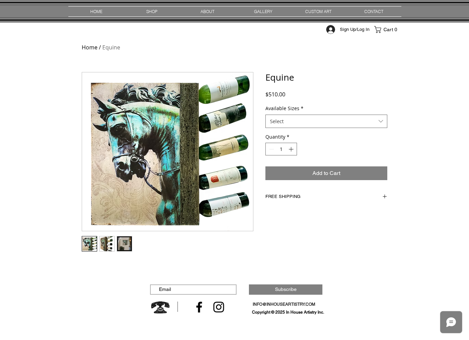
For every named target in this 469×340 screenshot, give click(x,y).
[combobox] (326, 121)
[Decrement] (270, 149)
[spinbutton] (281, 149)
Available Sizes (284, 108)
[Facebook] (199, 307)
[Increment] (291, 149)
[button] (387, 29)
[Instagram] (218, 307)
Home (90, 47)
